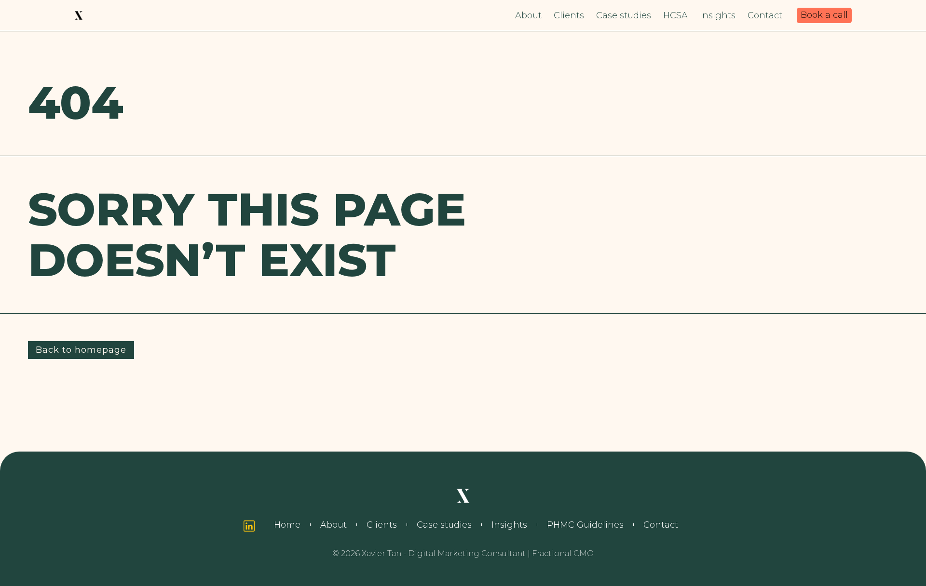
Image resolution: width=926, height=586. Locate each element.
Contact (765, 15)
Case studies (623, 15)
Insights (717, 15)
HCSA (675, 15)
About (528, 15)
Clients (569, 15)
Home (287, 524)
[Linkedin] (249, 526)
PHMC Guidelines (585, 524)
